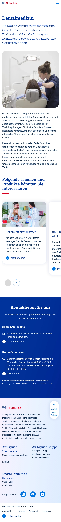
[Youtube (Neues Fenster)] (33, 494)
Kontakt (5, 462)
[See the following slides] (16, 282)
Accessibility (7, 511)
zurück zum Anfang (54, 412)
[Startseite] (9, 4)
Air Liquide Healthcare (41, 454)
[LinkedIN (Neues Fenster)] (23, 494)
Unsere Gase (7, 482)
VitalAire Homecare (40, 457)
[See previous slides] (8, 282)
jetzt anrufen (13, 373)
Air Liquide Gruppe (40, 451)
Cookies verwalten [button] (14, 516)
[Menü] (57, 3)
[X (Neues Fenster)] (42, 494)
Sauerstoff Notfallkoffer (21, 232)
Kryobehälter (8, 485)
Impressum (47, 511)
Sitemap (22, 511)
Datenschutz (34, 511)
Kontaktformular (15, 341)
